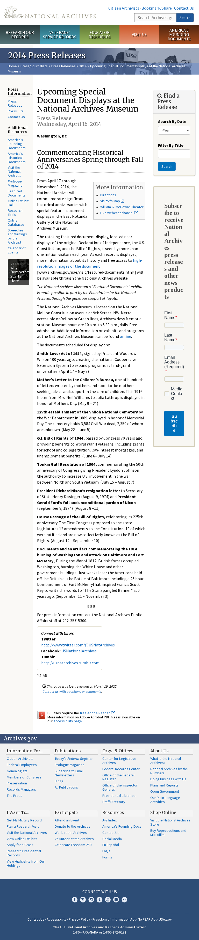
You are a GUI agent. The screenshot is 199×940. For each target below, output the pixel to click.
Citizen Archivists (123, 8)
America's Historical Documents (17, 157)
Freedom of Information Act (114, 919)
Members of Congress (24, 777)
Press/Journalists (34, 66)
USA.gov (165, 919)
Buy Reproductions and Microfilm (168, 832)
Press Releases (63, 66)
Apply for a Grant (20, 844)
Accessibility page (67, 721)
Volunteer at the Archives (74, 838)
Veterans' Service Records (59, 34)
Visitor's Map (110, 201)
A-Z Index (109, 820)
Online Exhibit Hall (18, 203)
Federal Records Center (121, 769)
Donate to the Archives (72, 826)
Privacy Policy (79, 919)
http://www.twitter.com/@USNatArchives (78, 644)
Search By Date (172, 121)
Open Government (164, 791)
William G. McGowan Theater (122, 207)
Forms (107, 857)
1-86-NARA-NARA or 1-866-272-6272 (99, 932)
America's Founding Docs (121, 826)
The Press (14, 795)
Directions (108, 195)
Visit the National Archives (14, 171)
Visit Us (139, 34)
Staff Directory (113, 801)
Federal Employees (22, 764)
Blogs (59, 781)
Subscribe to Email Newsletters (69, 773)
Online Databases (16, 222)
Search (185, 17)
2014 (83, 66)
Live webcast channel (117, 212)
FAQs (106, 851)
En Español (110, 844)
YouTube (108, 900)
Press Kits (16, 111)
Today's (74, 758)
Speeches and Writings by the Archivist (17, 236)
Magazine (15, 183)
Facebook (75, 900)
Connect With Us (99, 891)
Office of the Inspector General (120, 787)
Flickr (124, 900)
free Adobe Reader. (95, 713)
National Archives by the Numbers (169, 771)
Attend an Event (67, 820)
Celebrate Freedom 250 (73, 844)
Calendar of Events (17, 250)
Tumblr (99, 900)
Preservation (17, 783)
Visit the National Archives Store (170, 822)
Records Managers (21, 789)
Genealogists (17, 771)
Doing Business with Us (168, 779)
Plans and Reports (164, 785)
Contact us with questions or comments (71, 691)
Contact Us (184, 8)
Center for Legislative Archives (119, 760)
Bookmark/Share (156, 8)
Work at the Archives (71, 832)
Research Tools (15, 212)
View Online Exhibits (22, 838)
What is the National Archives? (165, 760)
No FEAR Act (147, 919)
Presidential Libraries (119, 795)
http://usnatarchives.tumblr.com (70, 662)
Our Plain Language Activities (165, 799)
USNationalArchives (79, 650)
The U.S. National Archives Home (50, 12)
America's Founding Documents (179, 34)
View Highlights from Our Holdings (26, 863)
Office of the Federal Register (118, 777)
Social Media (112, 838)
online (125, 336)
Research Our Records (20, 34)
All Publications (66, 787)
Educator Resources (99, 34)
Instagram (91, 900)
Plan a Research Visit (23, 826)
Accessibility (56, 919)
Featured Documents (17, 193)
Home (12, 66)
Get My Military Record (24, 820)
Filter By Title (170, 145)
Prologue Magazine (69, 764)
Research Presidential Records (24, 853)
